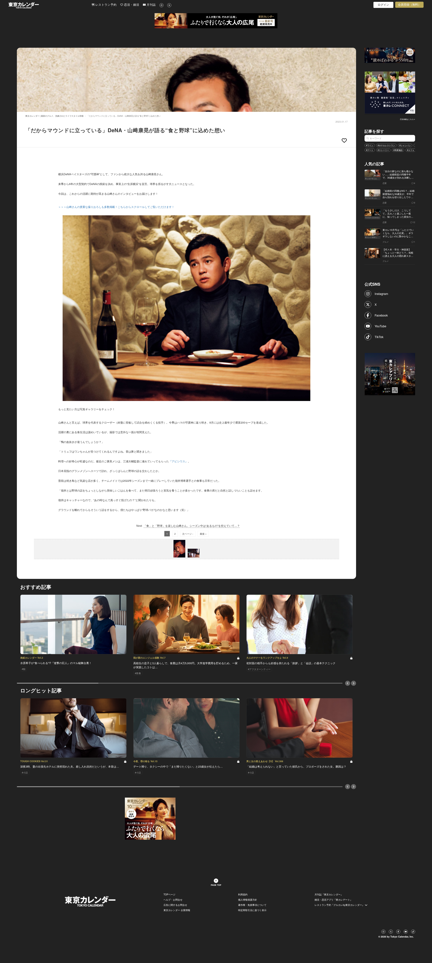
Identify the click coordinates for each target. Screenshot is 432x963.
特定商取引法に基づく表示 (252, 910)
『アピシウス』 (178, 461)
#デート (369, 150)
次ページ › (187, 533)
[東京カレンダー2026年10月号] (150, 818)
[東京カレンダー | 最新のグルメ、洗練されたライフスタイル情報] (49, 5)
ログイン (383, 4)
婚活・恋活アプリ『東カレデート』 (333, 899)
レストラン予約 (105, 4)
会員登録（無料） (409, 4)
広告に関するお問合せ (175, 905)
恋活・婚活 (131, 4)
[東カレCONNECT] (390, 92)
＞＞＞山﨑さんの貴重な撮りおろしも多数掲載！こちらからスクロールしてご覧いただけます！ (116, 207)
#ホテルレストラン (386, 145)
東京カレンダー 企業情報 (177, 910)
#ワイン (369, 145)
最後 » (203, 533)
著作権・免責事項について (252, 905)
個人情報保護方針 (247, 899)
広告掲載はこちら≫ (407, 119)
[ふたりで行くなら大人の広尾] (216, 20)
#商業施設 (398, 150)
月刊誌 (151, 4)
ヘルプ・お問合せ (173, 899)
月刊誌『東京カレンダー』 (329, 894)
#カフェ (410, 150)
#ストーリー (383, 150)
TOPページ (169, 894)
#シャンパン (405, 145)
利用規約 (243, 894)
